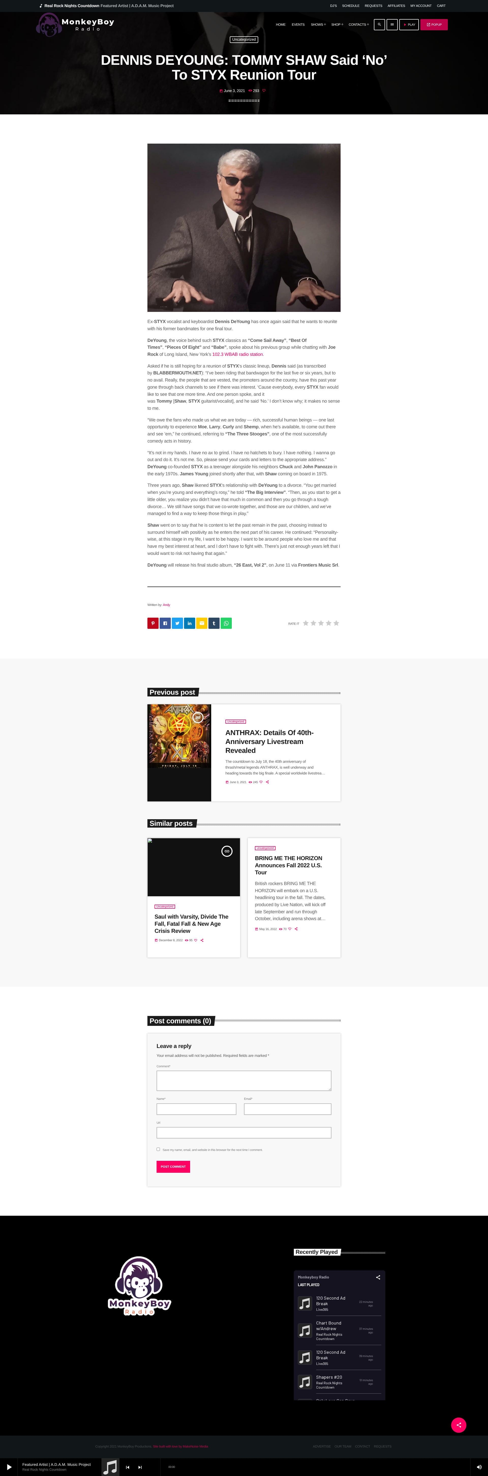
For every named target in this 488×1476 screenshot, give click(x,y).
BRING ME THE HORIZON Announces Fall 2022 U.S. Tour (288, 865)
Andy (166, 605)
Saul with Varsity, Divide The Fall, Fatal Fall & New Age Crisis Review (191, 924)
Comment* (163, 1066)
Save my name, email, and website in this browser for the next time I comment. (213, 1150)
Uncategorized (244, 40)
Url (158, 1122)
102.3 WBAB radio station (237, 354)
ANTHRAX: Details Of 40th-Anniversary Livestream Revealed (269, 742)
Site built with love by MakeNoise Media (180, 1446)
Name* (161, 1099)
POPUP (434, 25)
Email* (248, 1099)
